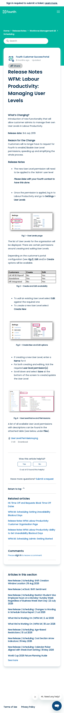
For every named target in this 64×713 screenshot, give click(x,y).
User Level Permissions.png (24, 438)
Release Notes (19, 30)
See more (13, 660)
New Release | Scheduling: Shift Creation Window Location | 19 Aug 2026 (28, 582)
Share (16, 65)
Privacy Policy (28, 706)
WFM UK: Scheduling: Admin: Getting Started (30, 538)
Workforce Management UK (43, 30)
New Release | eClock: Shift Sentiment (27, 589)
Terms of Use (10, 706)
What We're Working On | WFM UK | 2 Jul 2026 (31, 618)
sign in (18, 555)
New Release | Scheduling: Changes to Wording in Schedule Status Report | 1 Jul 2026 (32, 611)
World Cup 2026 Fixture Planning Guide (27, 655)
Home (6, 30)
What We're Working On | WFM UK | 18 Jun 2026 (31, 623)
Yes (24, 464)
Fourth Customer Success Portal (32, 56)
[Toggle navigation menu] (58, 12)
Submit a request (45, 478)
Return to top (15, 488)
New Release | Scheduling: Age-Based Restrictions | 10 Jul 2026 (27, 631)
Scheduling (9, 34)
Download (23, 441)
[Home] (9, 12)
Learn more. (51, 3)
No (40, 464)
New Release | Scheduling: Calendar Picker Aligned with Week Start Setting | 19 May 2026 (31, 648)
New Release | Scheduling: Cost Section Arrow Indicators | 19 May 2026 (31, 640)
